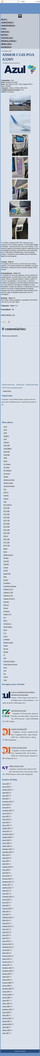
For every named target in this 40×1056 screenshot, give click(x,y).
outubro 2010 (6, 974)
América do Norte (9, 480)
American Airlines (9, 486)
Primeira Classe (8, 642)
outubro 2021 (6, 828)
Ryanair (6, 652)
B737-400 (6, 511)
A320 (5, 433)
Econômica (7, 583)
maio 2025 (5, 795)
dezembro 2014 (7, 917)
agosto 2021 (6, 831)
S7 (4, 655)
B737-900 (6, 527)
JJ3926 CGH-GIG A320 (16, 766)
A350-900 (7, 455)
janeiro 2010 (6, 979)
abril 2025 (5, 798)
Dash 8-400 (7, 574)
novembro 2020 (7, 834)
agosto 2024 (6, 804)
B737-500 (6, 514)
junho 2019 (5, 858)
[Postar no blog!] (4, 322)
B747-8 (6, 536)
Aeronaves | (7, 22)
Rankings (6, 47)
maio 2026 (5, 784)
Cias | (4, 29)
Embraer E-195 (8, 595)
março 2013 (5, 941)
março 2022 (5, 825)
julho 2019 (5, 855)
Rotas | (5, 35)
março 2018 (5, 876)
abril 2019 (5, 864)
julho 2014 (5, 920)
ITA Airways (7, 624)
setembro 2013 (6, 926)
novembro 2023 (7, 810)
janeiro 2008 (6, 997)
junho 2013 (5, 932)
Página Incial (7, 391)
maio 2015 (5, 914)
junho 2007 (5, 1000)
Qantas (6, 645)
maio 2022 (5, 822)
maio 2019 (5, 861)
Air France (7, 473)
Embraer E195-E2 (9, 599)
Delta (5, 577)
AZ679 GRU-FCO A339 (18, 711)
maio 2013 (5, 935)
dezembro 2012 (7, 947)
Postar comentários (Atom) (14, 387)
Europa (6, 608)
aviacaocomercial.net (14, 63)
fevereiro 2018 (6, 879)
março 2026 (5, 786)
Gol (5, 617)
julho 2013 (5, 929)
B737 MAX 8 (8, 505)
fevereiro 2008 (6, 994)
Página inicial (20, 384)
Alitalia (6, 477)
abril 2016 (5, 905)
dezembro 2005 (7, 1009)
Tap (5, 674)
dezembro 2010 (7, 968)
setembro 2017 (6, 887)
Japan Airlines (8, 627)
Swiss (5, 667)
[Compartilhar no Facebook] (9, 322)
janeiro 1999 (6, 1030)
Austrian (6, 495)
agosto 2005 (6, 1012)
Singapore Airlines (9, 661)
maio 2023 (5, 816)
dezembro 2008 (7, 988)
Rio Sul (6, 649)
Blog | (4, 19)
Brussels (6, 558)
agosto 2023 (6, 813)
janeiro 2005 (6, 1021)
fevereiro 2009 (6, 982)
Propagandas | (9, 41)
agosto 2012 (6, 950)
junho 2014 (5, 923)
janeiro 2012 (6, 959)
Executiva (6, 611)
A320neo (6, 436)
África (5, 461)
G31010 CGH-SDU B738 (19, 748)
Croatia (6, 567)
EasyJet (6, 580)
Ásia (5, 489)
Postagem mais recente (8, 384)
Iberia (5, 620)
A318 (5, 426)
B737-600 (6, 517)
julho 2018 (5, 870)
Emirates (6, 602)
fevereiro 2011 (6, 962)
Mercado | (6, 44)
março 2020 (5, 843)
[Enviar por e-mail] (2, 322)
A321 (5, 439)
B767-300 (6, 539)
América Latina (8, 483)
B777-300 (6, 545)
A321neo (6, 442)
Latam (5, 636)
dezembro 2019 (7, 849)
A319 (5, 430)
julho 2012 (5, 953)
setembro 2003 (6, 1024)
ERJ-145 (6, 605)
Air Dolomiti (7, 470)
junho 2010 (5, 977)
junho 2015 (5, 911)
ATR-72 (6, 492)
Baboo (5, 549)
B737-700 (6, 520)
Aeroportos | (8, 25)
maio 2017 (5, 893)
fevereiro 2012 (6, 956)
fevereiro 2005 (6, 1018)
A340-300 (7, 451)
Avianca (6, 498)
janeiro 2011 (6, 965)
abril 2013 (5, 938)
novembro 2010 (7, 971)
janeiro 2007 (6, 1003)
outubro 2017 (6, 884)
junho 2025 (5, 792)
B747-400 (6, 533)
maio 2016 (5, 902)
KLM (5, 630)
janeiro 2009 (6, 985)
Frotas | (5, 32)
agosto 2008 (6, 991)
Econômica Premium (10, 586)
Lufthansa (6, 639)
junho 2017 (5, 890)
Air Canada (7, 464)
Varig (5, 680)
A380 (5, 458)
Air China (6, 467)
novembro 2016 (7, 896)
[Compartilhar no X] (7, 322)
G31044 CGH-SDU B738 (19, 729)
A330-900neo (8, 448)
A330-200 (7, 445)
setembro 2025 (6, 789)
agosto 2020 (6, 840)
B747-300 (6, 530)
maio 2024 (5, 807)
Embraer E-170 (8, 589)
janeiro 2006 (6, 1006)
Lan (5, 633)
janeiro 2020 (6, 846)
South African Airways (10, 664)
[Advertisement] (8, 413)
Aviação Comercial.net (20, 1051)
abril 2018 (5, 873)
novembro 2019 (7, 852)
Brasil (5, 552)
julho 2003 (5, 1027)
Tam (5, 670)
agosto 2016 (6, 899)
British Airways (8, 555)
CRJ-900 (6, 564)
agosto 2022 (6, 819)
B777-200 (6, 542)
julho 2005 (5, 1015)
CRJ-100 (6, 561)
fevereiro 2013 (6, 944)
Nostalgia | (7, 38)
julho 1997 (5, 1033)
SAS (5, 658)
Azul (5, 502)
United (6, 677)
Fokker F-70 (7, 614)
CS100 (6, 570)
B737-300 (6, 508)
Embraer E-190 (8, 592)
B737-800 (6, 524)
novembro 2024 (7, 801)
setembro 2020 (6, 837)
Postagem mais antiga (32, 384)
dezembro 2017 (7, 882)
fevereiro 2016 (6, 908)
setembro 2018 (6, 867)
